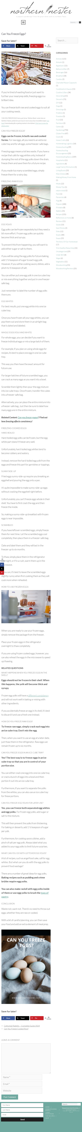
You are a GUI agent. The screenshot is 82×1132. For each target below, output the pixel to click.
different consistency (38, 695)
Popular (59, 204)
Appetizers (60, 66)
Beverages (60, 72)
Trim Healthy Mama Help (65, 248)
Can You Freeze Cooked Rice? (16, 1029)
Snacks (58, 235)
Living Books (61, 170)
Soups (58, 238)
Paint (58, 194)
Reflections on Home (63, 218)
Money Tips (60, 187)
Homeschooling (62, 147)
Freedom (59, 116)
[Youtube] (63, 22)
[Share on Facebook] (2, 565)
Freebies (59, 113)
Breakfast (59, 76)
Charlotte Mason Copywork (66, 83)
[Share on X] (2, 569)
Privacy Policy (71, 1117)
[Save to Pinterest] (2, 573)
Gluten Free (60, 133)
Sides (58, 231)
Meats (58, 184)
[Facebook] (51, 22)
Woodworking (61, 265)
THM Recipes (50, 1116)
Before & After (61, 69)
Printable (59, 207)
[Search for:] (67, 41)
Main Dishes (60, 174)
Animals (59, 59)
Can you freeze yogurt (28, 417)
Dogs (58, 106)
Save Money (60, 228)
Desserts (59, 99)
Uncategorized (61, 251)
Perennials (60, 197)
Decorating (60, 96)
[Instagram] (55, 22)
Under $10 (60, 255)
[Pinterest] (59, 22)
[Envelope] (66, 22)
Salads (58, 225)
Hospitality (60, 160)
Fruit (58, 120)
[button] (23, 22)
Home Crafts (61, 140)
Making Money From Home (66, 177)
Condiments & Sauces (64, 89)
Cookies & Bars (61, 92)
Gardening (60, 130)
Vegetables (60, 262)
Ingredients (60, 164)
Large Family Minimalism (65, 167)
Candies (59, 79)
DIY (57, 103)
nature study (60, 190)
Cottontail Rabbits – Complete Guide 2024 (22, 1026)
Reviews (59, 221)
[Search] (80, 22)
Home (47, 1107)
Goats (58, 137)
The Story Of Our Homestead (66, 242)
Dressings (60, 109)
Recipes (59, 214)
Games (58, 127)
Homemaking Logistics (64, 144)
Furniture (59, 123)
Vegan (58, 258)
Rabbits (59, 211)
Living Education (49, 1113)
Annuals (59, 62)
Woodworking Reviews (64, 268)
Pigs (57, 201)
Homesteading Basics (64, 157)
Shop (47, 1118)
